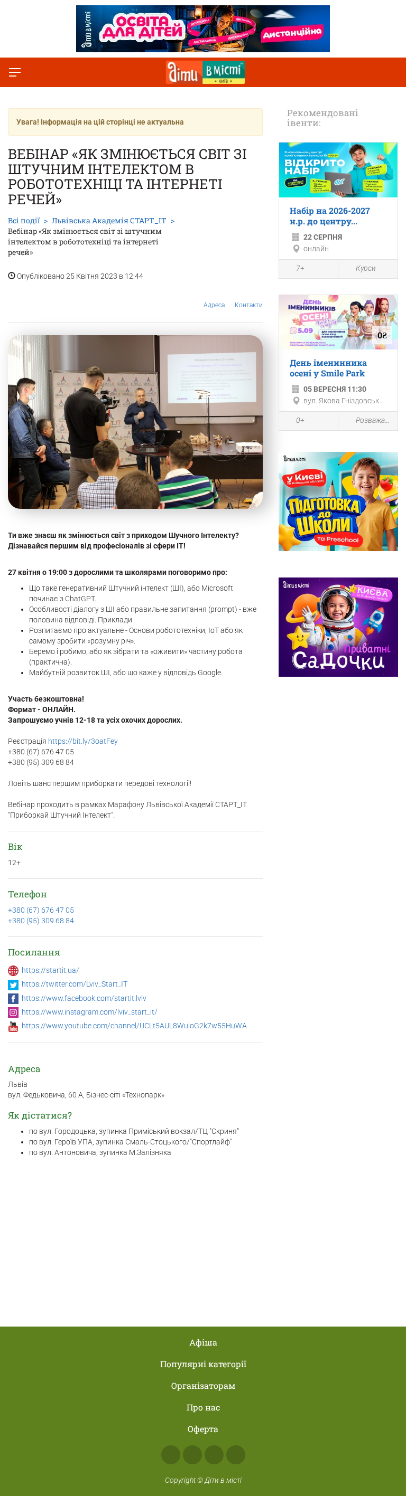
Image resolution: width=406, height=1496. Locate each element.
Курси (366, 268)
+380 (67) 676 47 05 (41, 910)
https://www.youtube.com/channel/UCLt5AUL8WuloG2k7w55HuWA (134, 1025)
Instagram (192, 1454)
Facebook (170, 1454)
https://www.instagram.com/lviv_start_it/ (90, 1012)
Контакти (249, 304)
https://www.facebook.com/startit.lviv (84, 998)
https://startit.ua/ (50, 970)
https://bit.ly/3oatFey (83, 741)
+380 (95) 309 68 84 (41, 920)
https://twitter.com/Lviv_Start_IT (74, 984)
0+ (300, 420)
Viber (235, 1454)
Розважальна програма (374, 420)
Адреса (214, 304)
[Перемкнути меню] (15, 72)
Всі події (24, 220)
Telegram (214, 1454)
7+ (300, 268)
